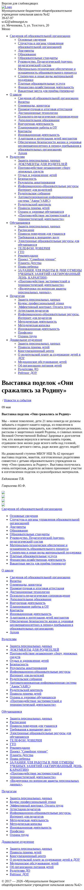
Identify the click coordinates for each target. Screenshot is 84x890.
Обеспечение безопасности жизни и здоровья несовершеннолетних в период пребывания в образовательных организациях (49, 145)
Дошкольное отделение (26, 340)
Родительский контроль (34, 204)
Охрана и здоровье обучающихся (41, 211)
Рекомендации (28, 255)
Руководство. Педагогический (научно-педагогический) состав (45, 63)
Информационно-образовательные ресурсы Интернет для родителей (48, 187)
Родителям (17, 156)
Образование (27, 54)
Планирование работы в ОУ (37, 127)
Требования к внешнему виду (38, 237)
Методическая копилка (34, 325)
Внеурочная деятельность (36, 124)
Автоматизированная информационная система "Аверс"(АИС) (45, 198)
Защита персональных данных (39, 160)
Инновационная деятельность (39, 135)
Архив (22, 153)
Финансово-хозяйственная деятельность (46, 87)
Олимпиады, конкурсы (34, 105)
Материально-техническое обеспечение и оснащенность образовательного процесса (47, 70)
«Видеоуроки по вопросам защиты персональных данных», (42, 290)
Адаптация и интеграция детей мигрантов (47, 138)
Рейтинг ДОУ (27, 373)
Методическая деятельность (37, 321)
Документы (26, 50)
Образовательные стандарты (38, 58)
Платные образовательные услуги (41, 83)
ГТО (21, 252)
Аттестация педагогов (33, 310)
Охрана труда (27, 336)
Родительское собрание (34, 193)
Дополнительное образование (39, 120)
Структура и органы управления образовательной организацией (40, 45)
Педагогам (17, 296)
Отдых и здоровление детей (37, 175)
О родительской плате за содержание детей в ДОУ (45, 859)
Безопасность (27, 178)
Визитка (24, 102)
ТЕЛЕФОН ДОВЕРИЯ (34, 248)
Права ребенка (28, 266)
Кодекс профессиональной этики (41, 303)
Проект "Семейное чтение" (37, 259)
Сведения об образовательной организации (40, 36)
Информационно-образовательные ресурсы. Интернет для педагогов (48, 316)
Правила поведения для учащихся (41, 233)
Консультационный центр (36, 351)
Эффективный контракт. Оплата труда (44, 307)
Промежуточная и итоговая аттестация (45, 109)
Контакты (25, 131)
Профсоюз (25, 332)
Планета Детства (29, 263)
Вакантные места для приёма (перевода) (46, 91)
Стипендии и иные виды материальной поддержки (45, 552)
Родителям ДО (28, 369)
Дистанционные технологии (38, 113)
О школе (16, 94)
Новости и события (17, 400)
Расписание (26, 230)
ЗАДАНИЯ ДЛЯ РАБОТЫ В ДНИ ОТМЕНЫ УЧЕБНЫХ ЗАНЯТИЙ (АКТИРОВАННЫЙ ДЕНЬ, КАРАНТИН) (50, 274)
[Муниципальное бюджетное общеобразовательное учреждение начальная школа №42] (7, 7)
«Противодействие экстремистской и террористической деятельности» (44, 217)
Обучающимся (20, 222)
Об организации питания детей (40, 365)
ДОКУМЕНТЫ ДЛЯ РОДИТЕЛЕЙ (42, 164)
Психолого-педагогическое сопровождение (48, 116)
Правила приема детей (34, 208)
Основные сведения (32, 39)
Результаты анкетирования (36, 182)
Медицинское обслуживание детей (42, 362)
